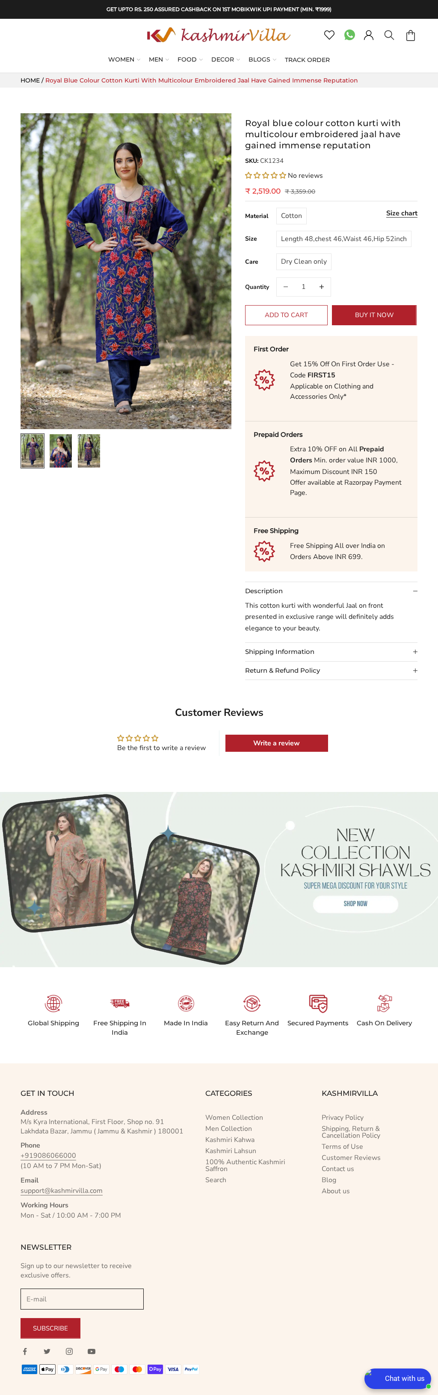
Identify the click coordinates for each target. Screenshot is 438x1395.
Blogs (259, 59)
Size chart (401, 213)
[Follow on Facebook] (25, 1351)
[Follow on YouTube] (91, 1351)
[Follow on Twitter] (47, 1351)
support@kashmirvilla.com (62, 1190)
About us (336, 1191)
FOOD (187, 59)
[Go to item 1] (32, 450)
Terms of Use (342, 1146)
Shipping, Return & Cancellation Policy (351, 1132)
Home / (33, 80)
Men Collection (228, 1128)
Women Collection (234, 1117)
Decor (222, 59)
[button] (266, 175)
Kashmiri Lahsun (230, 1151)
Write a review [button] (276, 743)
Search (215, 1180)
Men (156, 59)
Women (121, 59)
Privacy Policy (343, 1117)
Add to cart (286, 315)
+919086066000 (48, 1155)
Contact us (338, 1169)
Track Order (307, 60)
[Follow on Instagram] (69, 1351)
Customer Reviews (351, 1157)
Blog (329, 1180)
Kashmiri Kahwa (230, 1140)
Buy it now (374, 315)
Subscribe (50, 1328)
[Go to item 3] (89, 450)
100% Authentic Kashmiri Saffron (245, 1165)
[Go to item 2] (61, 450)
